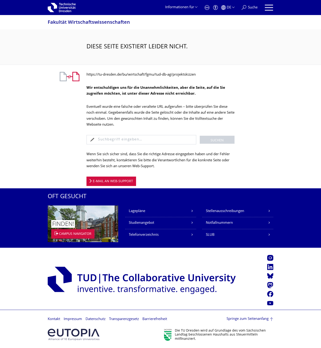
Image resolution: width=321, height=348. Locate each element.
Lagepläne (137, 211)
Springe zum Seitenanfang (248, 319)
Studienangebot (141, 223)
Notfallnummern (219, 223)
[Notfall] (207, 7)
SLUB (210, 235)
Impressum (73, 319)
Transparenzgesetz (124, 319)
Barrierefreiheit (154, 319)
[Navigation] (269, 7)
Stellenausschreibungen (225, 211)
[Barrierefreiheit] (215, 7)
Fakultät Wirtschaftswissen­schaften (89, 22)
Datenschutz (96, 319)
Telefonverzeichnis (144, 235)
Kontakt (54, 319)
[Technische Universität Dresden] (62, 7)
